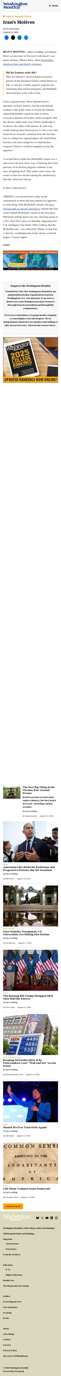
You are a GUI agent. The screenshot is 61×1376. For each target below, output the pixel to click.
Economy (7, 1313)
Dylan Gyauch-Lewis (14, 1074)
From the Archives (11, 1254)
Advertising (8, 1334)
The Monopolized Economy (12, 1057)
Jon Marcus (10, 943)
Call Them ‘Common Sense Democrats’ (27, 1188)
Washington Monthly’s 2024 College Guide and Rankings (29, 1228)
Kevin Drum (12, 28)
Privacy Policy (10, 1350)
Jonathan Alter (12, 1197)
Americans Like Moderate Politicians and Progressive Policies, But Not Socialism (29, 868)
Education (8, 1265)
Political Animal (14, 16)
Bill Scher (10, 879)
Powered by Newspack (13, 1371)
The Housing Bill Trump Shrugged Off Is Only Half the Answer (28, 997)
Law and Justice (10, 1307)
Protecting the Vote (12, 1302)
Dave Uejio (10, 1007)
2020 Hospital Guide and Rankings (18, 1233)
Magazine (7, 1239)
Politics (27, 16)
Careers (7, 1345)
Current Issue (12, 1243)
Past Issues (11, 1249)
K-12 (8, 1269)
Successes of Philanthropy (15, 1356)
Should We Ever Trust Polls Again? (25, 1127)
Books (6, 1318)
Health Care (8, 1280)
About (6, 1328)
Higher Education (9, 928)
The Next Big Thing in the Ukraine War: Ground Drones (39, 790)
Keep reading (30, 811)
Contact (6, 1339)
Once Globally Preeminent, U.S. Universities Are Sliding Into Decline (26, 933)
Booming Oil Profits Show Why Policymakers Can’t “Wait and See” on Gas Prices (29, 1063)
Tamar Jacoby (31, 816)
